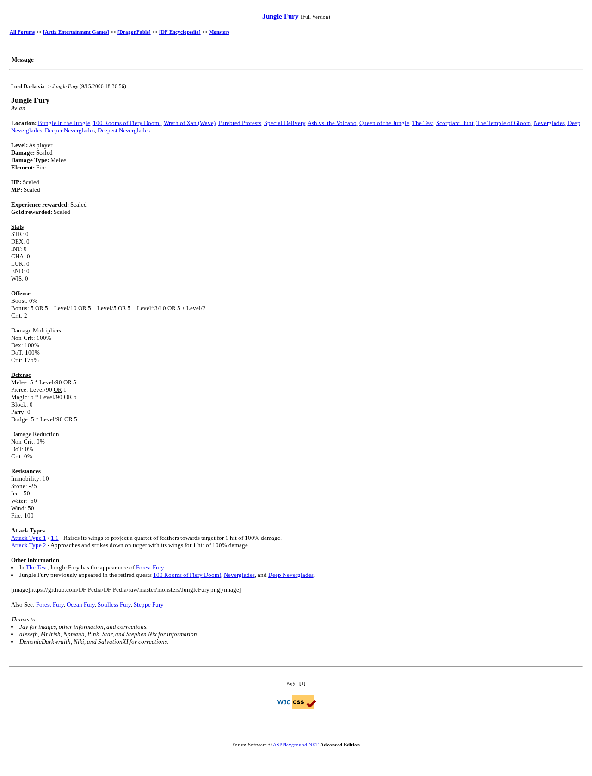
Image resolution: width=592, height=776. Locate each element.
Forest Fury (150, 567)
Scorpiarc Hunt (455, 122)
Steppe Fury (149, 604)
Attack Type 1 (28, 537)
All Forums (22, 32)
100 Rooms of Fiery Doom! (127, 122)
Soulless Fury (114, 604)
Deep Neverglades (291, 574)
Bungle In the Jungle (64, 122)
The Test (422, 122)
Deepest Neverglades (124, 130)
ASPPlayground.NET (296, 744)
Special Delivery (284, 122)
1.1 (55, 537)
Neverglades (549, 122)
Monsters (219, 32)
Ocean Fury (81, 604)
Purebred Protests (239, 122)
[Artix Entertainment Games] (76, 32)
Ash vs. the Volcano (332, 122)
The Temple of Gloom (503, 122)
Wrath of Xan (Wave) (190, 122)
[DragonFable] (134, 32)
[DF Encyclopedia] (180, 32)
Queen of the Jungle (384, 122)
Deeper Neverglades (70, 130)
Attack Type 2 (28, 545)
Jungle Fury (281, 16)
